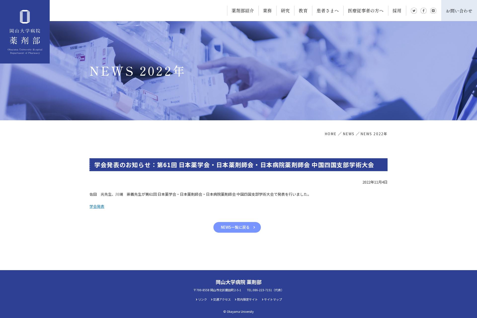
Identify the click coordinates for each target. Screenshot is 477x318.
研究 (285, 10)
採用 (397, 10)
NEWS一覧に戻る (235, 227)
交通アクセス (222, 299)
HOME (331, 133)
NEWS (349, 133)
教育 (303, 10)
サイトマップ (273, 299)
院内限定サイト (247, 299)
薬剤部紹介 (243, 10)
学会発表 (96, 206)
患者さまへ (328, 10)
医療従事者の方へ (365, 10)
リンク (202, 299)
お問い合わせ (459, 10)
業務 (267, 10)
